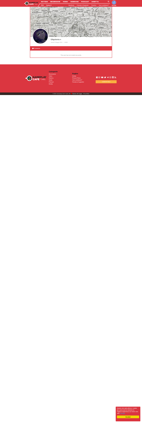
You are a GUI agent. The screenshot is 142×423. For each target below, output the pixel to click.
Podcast (85, 1)
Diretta (95, 1)
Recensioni (55, 1)
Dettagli (122, 413)
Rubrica (51, 78)
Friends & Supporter (83, 5)
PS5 (42, 5)
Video (65, 1)
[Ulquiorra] (40, 36)
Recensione (52, 74)
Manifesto (71, 5)
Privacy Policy (76, 78)
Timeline (93, 5)
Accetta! (128, 417)
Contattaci (106, 81)
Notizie (44, 1)
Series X (48, 5)
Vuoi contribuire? (104, 5)
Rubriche (75, 1)
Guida (50, 80)
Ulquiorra (55, 39)
